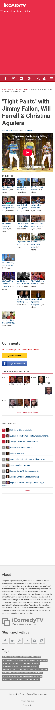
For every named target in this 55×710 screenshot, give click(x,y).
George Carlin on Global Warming (24, 477)
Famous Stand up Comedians (13, 679)
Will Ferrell (7, 130)
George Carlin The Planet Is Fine (24, 442)
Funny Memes (36, 657)
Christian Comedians (26, 670)
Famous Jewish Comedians (32, 676)
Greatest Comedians (31, 679)
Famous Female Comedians (12, 676)
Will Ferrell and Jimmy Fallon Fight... (7, 226)
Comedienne (7, 673)
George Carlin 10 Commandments (24, 471)
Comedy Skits (25, 657)
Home (4, 89)
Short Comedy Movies (27, 660)
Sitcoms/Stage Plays (10, 660)
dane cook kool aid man (20, 465)
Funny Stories (42, 660)
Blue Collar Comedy (10, 670)
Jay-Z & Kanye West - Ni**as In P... (23, 283)
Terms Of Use (27, 705)
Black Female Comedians (29, 666)
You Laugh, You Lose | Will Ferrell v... (8, 208)
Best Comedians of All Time (29, 663)
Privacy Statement (27, 701)
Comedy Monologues (10, 657)
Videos (10, 89)
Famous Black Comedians (33, 673)
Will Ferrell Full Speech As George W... (36, 302)
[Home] (16, 5)
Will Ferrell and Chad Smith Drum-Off (7, 283)
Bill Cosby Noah (17, 453)
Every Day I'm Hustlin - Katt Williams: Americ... (29, 436)
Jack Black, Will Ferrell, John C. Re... (22, 208)
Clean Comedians (41, 670)
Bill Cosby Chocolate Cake (21, 430)
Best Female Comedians (11, 666)
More (27, 491)
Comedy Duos (18, 673)
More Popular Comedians (27, 412)
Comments (30, 130)
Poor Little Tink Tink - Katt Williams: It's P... (28, 459)
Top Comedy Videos (21, 89)
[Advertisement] (27, 43)
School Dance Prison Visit (21, 447)
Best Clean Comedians (10, 663)
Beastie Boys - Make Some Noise (37, 244)
